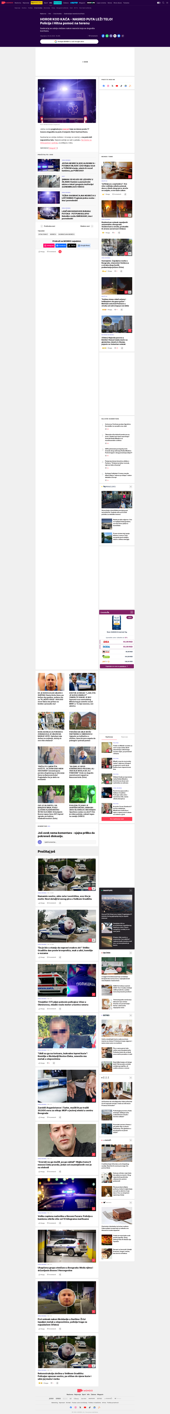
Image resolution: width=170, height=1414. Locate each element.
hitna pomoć (43, 234)
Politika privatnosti (113, 1402)
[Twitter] (112, 86)
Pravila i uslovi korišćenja (79, 1402)
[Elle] (65, 1398)
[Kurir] (51, 1398)
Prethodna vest (49, 226)
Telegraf (52, 148)
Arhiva (104, 1402)
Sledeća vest (85, 226)
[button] (93, 35)
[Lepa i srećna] (83, 1398)
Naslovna (43, 13)
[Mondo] (7, 3)
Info (50, 13)
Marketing (55, 1402)
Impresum (62, 1402)
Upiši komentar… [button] (50, 842)
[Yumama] (108, 1398)
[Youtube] (117, 86)
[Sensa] (99, 1398)
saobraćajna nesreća (66, 234)
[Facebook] (104, 86)
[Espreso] (58, 1398)
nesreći (66, 129)
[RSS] (130, 86)
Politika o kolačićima (94, 1402)
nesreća (53, 234)
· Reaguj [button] (107, 194)
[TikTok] (121, 86)
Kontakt (68, 1402)
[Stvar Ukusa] (117, 1398)
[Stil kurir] (71, 1398)
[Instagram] (108, 86)
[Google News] (125, 86)
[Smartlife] (92, 1398)
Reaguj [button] (43, 251)
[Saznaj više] (130, 486)
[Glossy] (76, 1398)
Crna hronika (57, 13)
